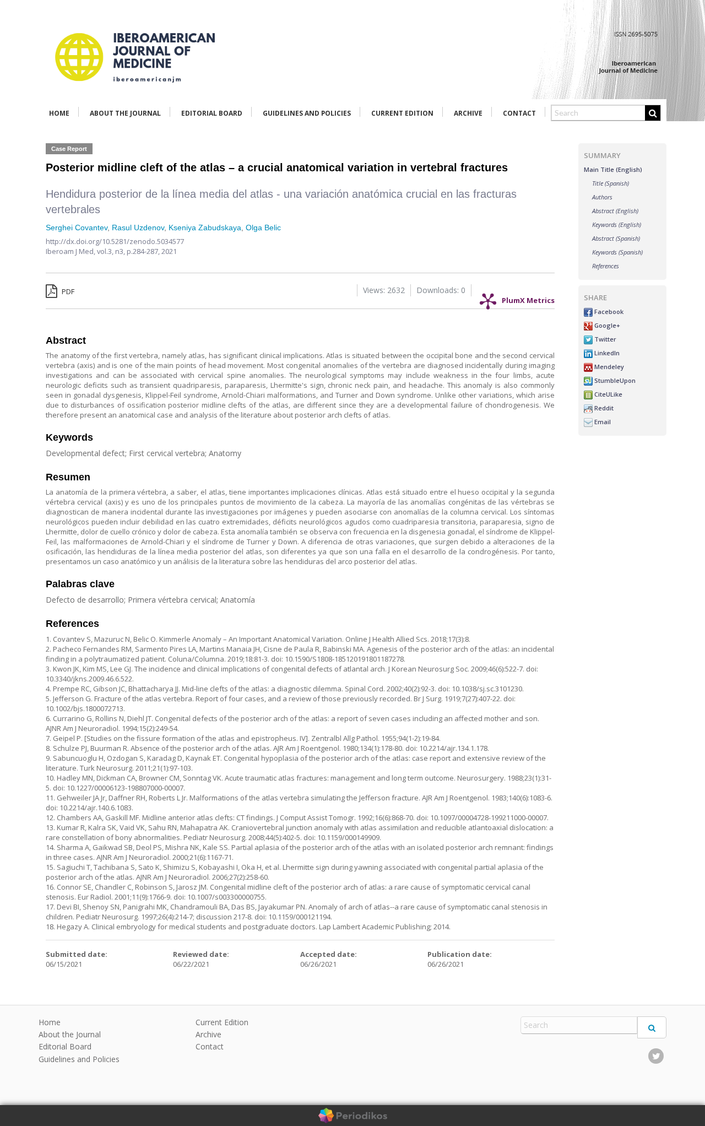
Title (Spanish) (610, 183)
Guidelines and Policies (307, 113)
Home (59, 113)
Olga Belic (263, 227)
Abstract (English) (615, 211)
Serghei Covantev (76, 227)
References (605, 266)
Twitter (604, 339)
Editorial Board (211, 113)
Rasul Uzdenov (138, 227)
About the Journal (125, 113)
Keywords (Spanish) (617, 252)
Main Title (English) (613, 169)
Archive (468, 113)
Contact (519, 113)
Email (602, 422)
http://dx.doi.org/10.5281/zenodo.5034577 (115, 241)
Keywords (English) (616, 224)
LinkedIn (606, 353)
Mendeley (608, 366)
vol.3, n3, (112, 251)
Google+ (606, 325)
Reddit (603, 408)
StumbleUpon (614, 380)
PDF (67, 291)
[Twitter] (656, 1056)
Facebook (608, 311)
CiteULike (607, 394)
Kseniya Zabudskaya (205, 227)
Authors (602, 197)
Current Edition (402, 113)
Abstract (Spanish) (616, 238)
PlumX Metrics (528, 297)
